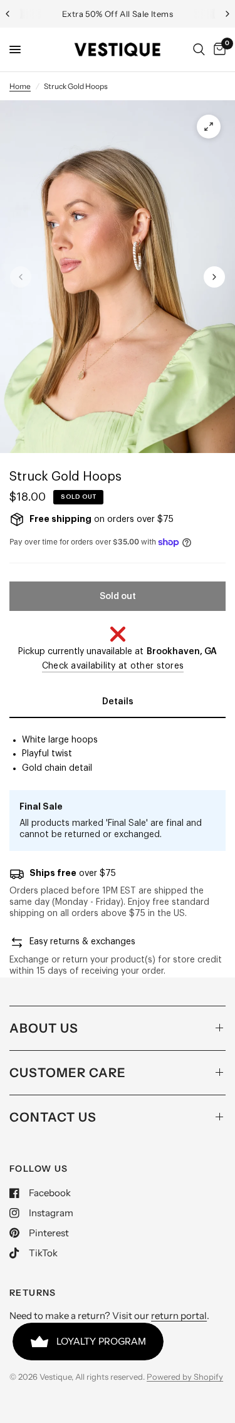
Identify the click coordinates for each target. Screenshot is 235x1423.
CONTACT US (53, 1117)
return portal (179, 1315)
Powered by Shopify (185, 1377)
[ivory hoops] (209, 126)
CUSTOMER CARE (67, 1072)
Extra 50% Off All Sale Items (117, 14)
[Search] (199, 49)
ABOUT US (43, 1028)
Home (20, 86)
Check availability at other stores (113, 666)
